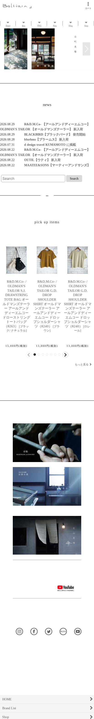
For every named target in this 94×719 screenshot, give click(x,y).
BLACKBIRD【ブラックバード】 (43, 134)
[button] (7, 49)
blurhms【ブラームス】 (36, 139)
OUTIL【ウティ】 (32, 160)
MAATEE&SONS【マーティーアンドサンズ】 (52, 165)
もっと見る (82, 364)
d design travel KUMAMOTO (40, 144)
